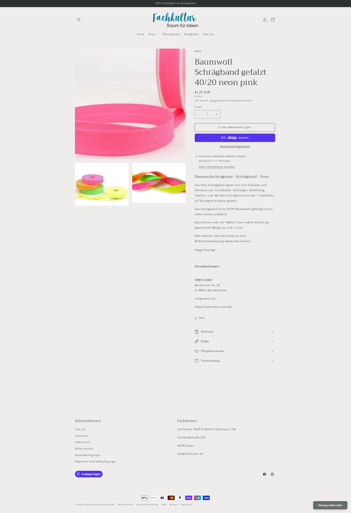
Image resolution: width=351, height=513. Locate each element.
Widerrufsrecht (84, 448)
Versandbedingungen (87, 455)
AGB (164, 504)
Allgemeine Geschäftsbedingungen (95, 461)
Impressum (81, 435)
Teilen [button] (201, 318)
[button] (79, 20)
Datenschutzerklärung (147, 504)
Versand (214, 100)
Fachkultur (89, 504)
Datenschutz (82, 442)
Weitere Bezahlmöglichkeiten (235, 146)
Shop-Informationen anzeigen (217, 166)
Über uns (80, 429)
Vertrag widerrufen (330, 505)
